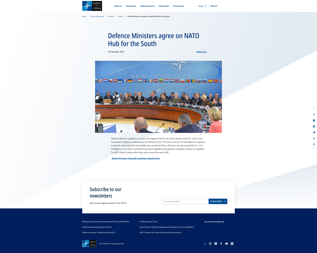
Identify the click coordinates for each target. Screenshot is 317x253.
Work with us (178, 6)
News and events (147, 6)
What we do (131, 6)
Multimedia (164, 6)
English (201, 51)
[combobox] (215, 5)
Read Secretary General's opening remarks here (135, 158)
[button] (215, 5)
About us (118, 6)
